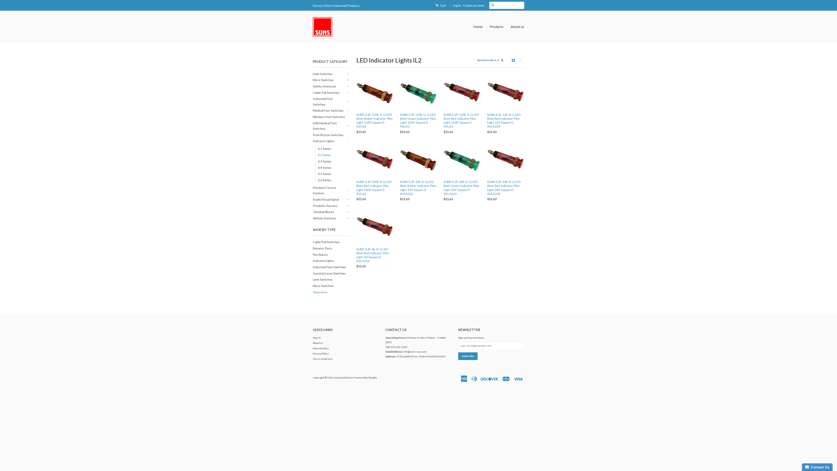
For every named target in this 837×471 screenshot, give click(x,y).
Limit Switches (323, 74)
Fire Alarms (320, 254)
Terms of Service (322, 358)
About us (517, 26)
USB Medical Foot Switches (325, 125)
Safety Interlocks (324, 86)
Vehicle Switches (324, 218)
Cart (442, 5)
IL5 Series (324, 174)
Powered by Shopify (365, 377)
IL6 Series (324, 180)
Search (317, 337)
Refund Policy (321, 348)
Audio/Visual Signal (326, 199)
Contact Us (819, 467)
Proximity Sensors (325, 206)
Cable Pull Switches (326, 92)
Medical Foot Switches (328, 110)
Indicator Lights (323, 141)
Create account (473, 5)
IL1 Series (324, 148)
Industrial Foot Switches (323, 101)
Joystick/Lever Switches (329, 273)
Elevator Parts (322, 248)
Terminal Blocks (323, 212)
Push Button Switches (328, 135)
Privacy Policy (321, 353)
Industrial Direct (343, 377)
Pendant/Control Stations (324, 190)
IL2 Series (324, 155)
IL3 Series (324, 161)
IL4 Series (324, 167)
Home (478, 26)
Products (497, 26)
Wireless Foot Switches (329, 117)
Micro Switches (323, 80)
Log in (457, 5)
